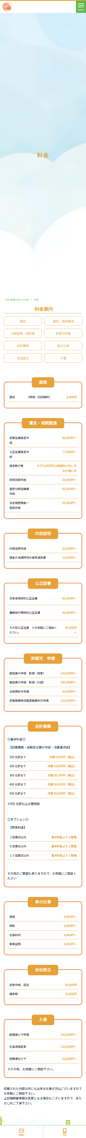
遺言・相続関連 (63, 321)
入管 (63, 358)
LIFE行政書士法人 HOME (17, 299)
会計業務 (23, 345)
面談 (23, 321)
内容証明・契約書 (23, 333)
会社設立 (23, 358)
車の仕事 (63, 345)
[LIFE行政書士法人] (7, 6)
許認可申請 (63, 333)
